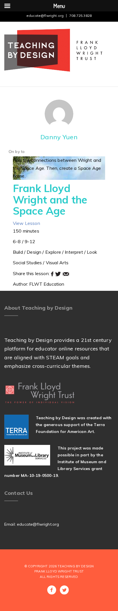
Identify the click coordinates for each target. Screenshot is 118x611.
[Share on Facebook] (53, 273)
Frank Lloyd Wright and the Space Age (50, 199)
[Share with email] (65, 273)
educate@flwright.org (45, 15)
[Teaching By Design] (53, 50)
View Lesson (26, 223)
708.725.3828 (80, 15)
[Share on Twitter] (58, 273)
